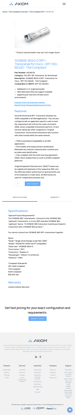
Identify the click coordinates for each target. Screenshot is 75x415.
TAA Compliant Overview (18, 12)
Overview (22, 370)
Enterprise (37, 375)
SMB (37, 389)
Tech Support (68, 372)
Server (22, 378)
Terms (44, 404)
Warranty (55, 197)
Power (7, 378)
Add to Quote (32, 184)
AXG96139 (50, 12)
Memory (6, 372)
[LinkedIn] (36, 356)
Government (37, 381)
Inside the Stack (68, 397)
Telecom (37, 392)
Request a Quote (37, 319)
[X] (40, 356)
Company (53, 372)
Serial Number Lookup (68, 386)
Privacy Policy (37, 404)
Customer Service (68, 375)
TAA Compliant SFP (36, 12)
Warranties (68, 370)
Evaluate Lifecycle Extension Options (30, 102)
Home (4, 12)
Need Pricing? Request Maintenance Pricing (33, 105)
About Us (53, 370)
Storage (6, 375)
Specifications (20, 197)
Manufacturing (37, 387)
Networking (6, 370)
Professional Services (22, 380)
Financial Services (37, 378)
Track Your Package (68, 382)
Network (22, 372)
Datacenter (37, 370)
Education (37, 372)
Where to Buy (68, 379)
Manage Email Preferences (55, 404)
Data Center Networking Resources (68, 392)
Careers (53, 375)
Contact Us (53, 378)
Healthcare (37, 384)
